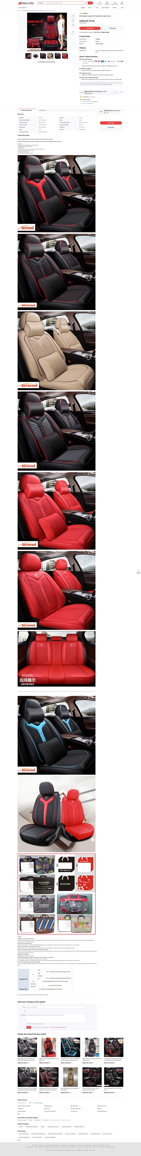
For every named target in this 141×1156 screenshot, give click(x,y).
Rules (122, 7)
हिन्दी (90, 1147)
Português (46, 1147)
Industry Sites (80, 1145)
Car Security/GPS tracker (49, 1111)
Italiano (63, 1147)
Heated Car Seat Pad (79, 1126)
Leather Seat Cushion (66, 1126)
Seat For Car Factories (70, 1133)
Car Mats (99, 1108)
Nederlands (73, 1147)
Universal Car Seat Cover (53, 1126)
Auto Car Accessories (23, 1133)
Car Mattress (21, 1108)
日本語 (86, 1147)
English (36, 1147)
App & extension (105, 7)
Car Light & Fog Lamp (75, 1108)
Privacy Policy (92, 1150)
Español (40, 1147)
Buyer (89, 7)
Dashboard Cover (48, 1106)
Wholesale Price (72, 1145)
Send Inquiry (90, 28)
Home (19, 10)
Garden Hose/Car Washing (24, 1106)
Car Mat (42, 1126)
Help (97, 7)
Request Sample (105, 32)
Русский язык (57, 1147)
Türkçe (99, 1147)
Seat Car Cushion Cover (24, 1137)
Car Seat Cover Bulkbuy (50, 1137)
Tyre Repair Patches (101, 1106)
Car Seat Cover (73, 1111)
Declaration (85, 1150)
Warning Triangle (21, 1111)
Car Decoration (41, 10)
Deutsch (67, 1147)
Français (51, 1147)
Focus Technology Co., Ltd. (61, 1150)
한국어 (82, 1147)
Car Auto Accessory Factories (38, 1133)
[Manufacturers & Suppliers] (26, 3)
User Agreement (79, 1150)
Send (29, 1027)
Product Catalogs (38, 1103)
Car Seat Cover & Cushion (50, 10)
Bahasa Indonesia (111, 1147)
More (19, 1140)
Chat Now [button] (113, 28)
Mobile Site (102, 1145)
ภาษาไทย (94, 1147)
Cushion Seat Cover (95, 1133)
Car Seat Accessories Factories (55, 1133)
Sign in (121, 4)
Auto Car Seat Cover (37, 1137)
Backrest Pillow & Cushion (32, 1126)
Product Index (96, 1145)
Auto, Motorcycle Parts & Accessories (29, 10)
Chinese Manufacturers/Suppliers (53, 1145)
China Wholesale (64, 1145)
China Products (42, 1145)
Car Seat (21, 1126)
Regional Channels (88, 1145)
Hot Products (34, 1145)
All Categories (23, 7)
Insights (107, 1145)
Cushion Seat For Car (83, 1133)
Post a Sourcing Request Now (58, 1027)
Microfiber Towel (74, 1106)
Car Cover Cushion (107, 1133)
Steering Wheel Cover (101, 1111)
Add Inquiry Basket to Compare (47, 62)
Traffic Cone (46, 1108)
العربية (78, 1147)
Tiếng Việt (104, 1147)
